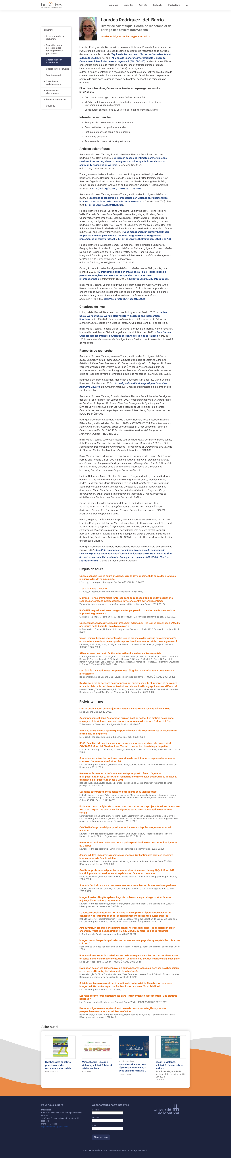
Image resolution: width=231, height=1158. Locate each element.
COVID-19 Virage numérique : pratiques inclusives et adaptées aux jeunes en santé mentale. (125, 829)
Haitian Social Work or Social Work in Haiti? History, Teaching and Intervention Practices (123, 316)
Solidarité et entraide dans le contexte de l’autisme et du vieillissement (118, 791)
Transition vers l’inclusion (93, 588)
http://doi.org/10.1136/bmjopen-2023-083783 (144, 239)
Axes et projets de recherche (55, 37)
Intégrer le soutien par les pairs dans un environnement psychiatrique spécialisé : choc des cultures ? (129, 942)
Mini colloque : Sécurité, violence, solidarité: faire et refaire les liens (97, 1065)
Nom (94, 1125)
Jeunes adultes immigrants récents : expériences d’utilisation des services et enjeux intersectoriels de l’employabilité (126, 857)
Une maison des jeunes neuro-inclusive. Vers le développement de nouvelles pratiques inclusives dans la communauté (127, 578)
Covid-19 (50, 106)
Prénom (95, 1117)
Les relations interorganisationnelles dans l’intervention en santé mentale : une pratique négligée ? (128, 997)
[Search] (187, 5)
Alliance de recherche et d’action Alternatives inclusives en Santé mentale (120, 653)
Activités (143, 5)
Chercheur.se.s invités (57, 69)
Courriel (95, 1110)
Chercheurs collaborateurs (53, 82)
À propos (113, 5)
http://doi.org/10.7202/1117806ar (104, 204)
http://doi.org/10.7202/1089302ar (148, 278)
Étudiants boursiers (56, 99)
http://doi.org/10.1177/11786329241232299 (116, 188)
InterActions (96, 1150)
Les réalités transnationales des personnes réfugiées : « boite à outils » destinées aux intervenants (126, 672)
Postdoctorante (54, 75)
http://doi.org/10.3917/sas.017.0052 (124, 298)
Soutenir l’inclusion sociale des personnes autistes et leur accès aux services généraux (127, 885)
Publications (174, 5)
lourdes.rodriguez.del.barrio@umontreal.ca (125, 36)
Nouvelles (128, 5)
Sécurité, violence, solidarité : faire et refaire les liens (169, 1065)
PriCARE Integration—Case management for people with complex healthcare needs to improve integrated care (127, 612)
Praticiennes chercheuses (52, 92)
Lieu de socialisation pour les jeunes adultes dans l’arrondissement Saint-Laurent (124, 708)
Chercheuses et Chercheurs (54, 61)
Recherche (158, 5)
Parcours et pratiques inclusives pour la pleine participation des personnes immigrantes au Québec (128, 844)
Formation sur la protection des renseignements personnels (54, 49)
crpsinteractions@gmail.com (54, 1126)
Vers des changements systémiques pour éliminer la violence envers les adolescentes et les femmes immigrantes (128, 732)
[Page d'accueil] (51, 4)
